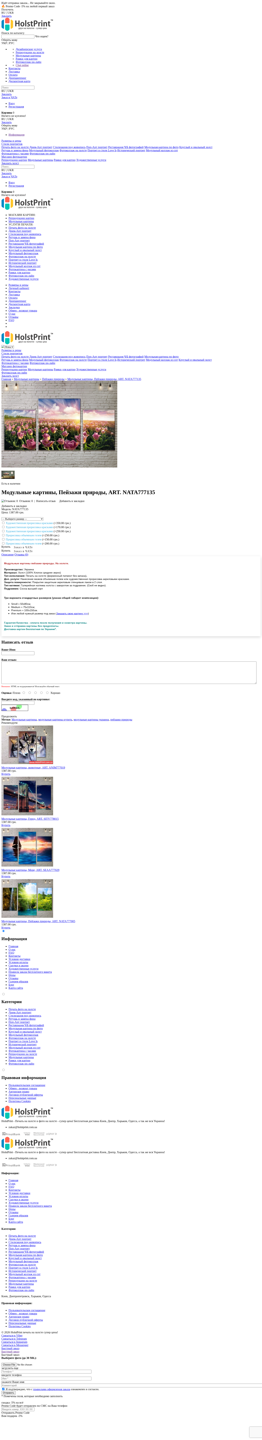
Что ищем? (41, 36)
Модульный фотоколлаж (44, 150)
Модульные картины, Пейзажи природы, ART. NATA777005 (38, 921)
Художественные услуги (91, 159)
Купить (5, 773)
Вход (12, 103)
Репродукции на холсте (30, 52)
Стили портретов (11, 143)
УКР (4, 43)
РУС (11, 43)
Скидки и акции (19, 965)
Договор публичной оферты (26, 1094)
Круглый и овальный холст (195, 147)
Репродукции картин (14, 159)
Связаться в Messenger (14, 1345)
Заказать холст (10, 163)
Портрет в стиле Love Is (102, 150)
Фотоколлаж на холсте (73, 150)
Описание (7, 554)
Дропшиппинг (17, 77)
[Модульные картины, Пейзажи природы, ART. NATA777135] (59, 466)
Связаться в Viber (11, 1335)
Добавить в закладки (71, 501)
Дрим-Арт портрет (40, 147)
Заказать (6, 15)
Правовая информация (23, 1077)
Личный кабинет (19, 288)
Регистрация (16, 106)
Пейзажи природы (53, 379)
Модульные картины (28, 55)
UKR (10, 12)
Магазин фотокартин (14, 156)
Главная (6, 379)
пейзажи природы (121, 719)
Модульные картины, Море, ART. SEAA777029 (30, 870)
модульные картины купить (55, 719)
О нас (12, 313)
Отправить (8, 1392)
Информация (16, 134)
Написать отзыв (46, 501)
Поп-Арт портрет (96, 147)
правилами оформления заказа (51, 1389)
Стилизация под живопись (69, 147)
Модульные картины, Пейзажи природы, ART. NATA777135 (104, 379)
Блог (11, 984)
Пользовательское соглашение (27, 1085)
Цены (12, 975)
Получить (7, 9)
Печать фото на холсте (15, 147)
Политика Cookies (20, 1101)
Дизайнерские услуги (29, 49)
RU (3, 12)
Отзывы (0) (21, 554)
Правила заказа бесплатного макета (30, 971)
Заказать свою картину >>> (72, 613)
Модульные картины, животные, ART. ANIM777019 (33, 767)
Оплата (13, 74)
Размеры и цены (11, 140)
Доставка (14, 71)
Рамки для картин (26, 58)
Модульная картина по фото (161, 147)
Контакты (14, 68)
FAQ (11, 320)
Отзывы (13, 316)
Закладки (14, 307)
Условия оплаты (18, 962)
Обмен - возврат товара (23, 310)
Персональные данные (22, 1097)
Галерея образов (18, 981)
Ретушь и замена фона (14, 150)
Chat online (22, 65)
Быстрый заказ (10, 1348)
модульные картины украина (91, 719)
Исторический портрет (131, 150)
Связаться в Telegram (14, 1338)
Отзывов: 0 (26, 501)
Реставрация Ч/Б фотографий (126, 147)
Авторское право (19, 1091)
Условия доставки (19, 959)
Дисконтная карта (19, 81)
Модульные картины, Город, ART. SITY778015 (30, 818)
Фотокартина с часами (15, 153)
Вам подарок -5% (11, 1415)
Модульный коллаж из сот (162, 150)
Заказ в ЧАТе (23, 547)
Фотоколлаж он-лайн (28, 61)
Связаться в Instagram (14, 1341)
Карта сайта (16, 987)
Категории (11, 1001)
